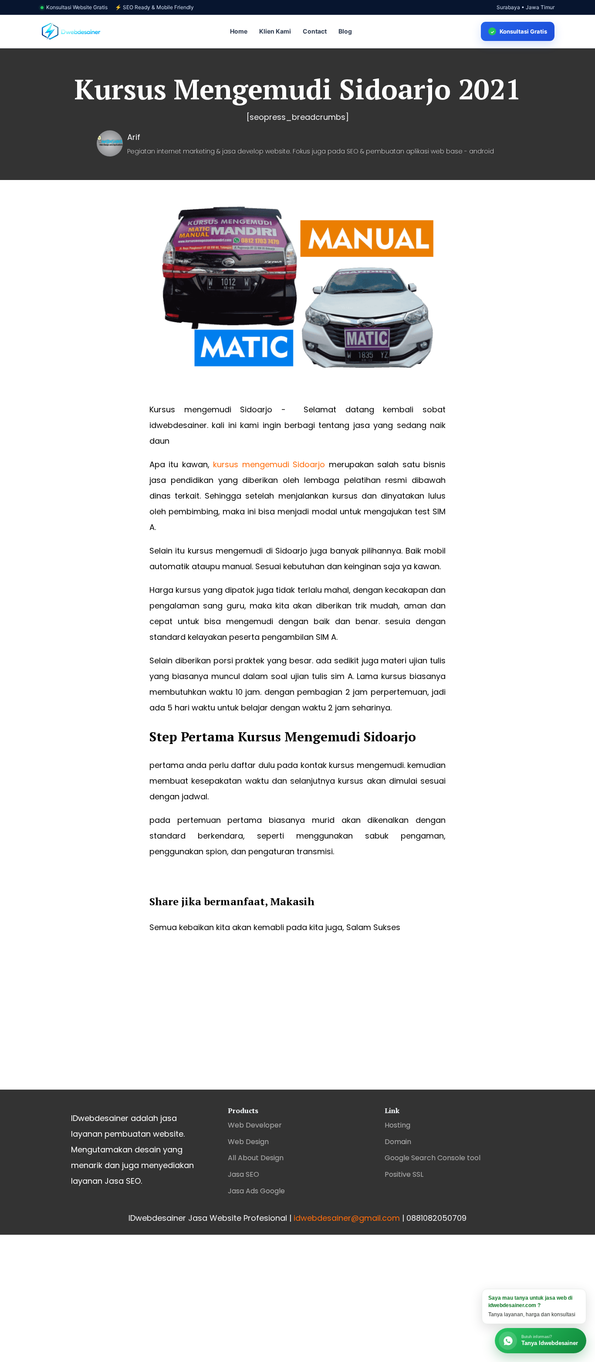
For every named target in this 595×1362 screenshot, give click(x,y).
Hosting (397, 1125)
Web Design (248, 1142)
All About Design (256, 1158)
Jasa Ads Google (256, 1191)
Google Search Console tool (432, 1158)
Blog (345, 31)
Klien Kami (275, 31)
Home (238, 31)
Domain (398, 1142)
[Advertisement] (297, 1020)
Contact (315, 31)
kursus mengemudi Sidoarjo (269, 464)
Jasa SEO (243, 1174)
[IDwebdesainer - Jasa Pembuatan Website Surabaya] (71, 31)
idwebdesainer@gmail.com (347, 1218)
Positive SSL (404, 1174)
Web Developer (255, 1125)
